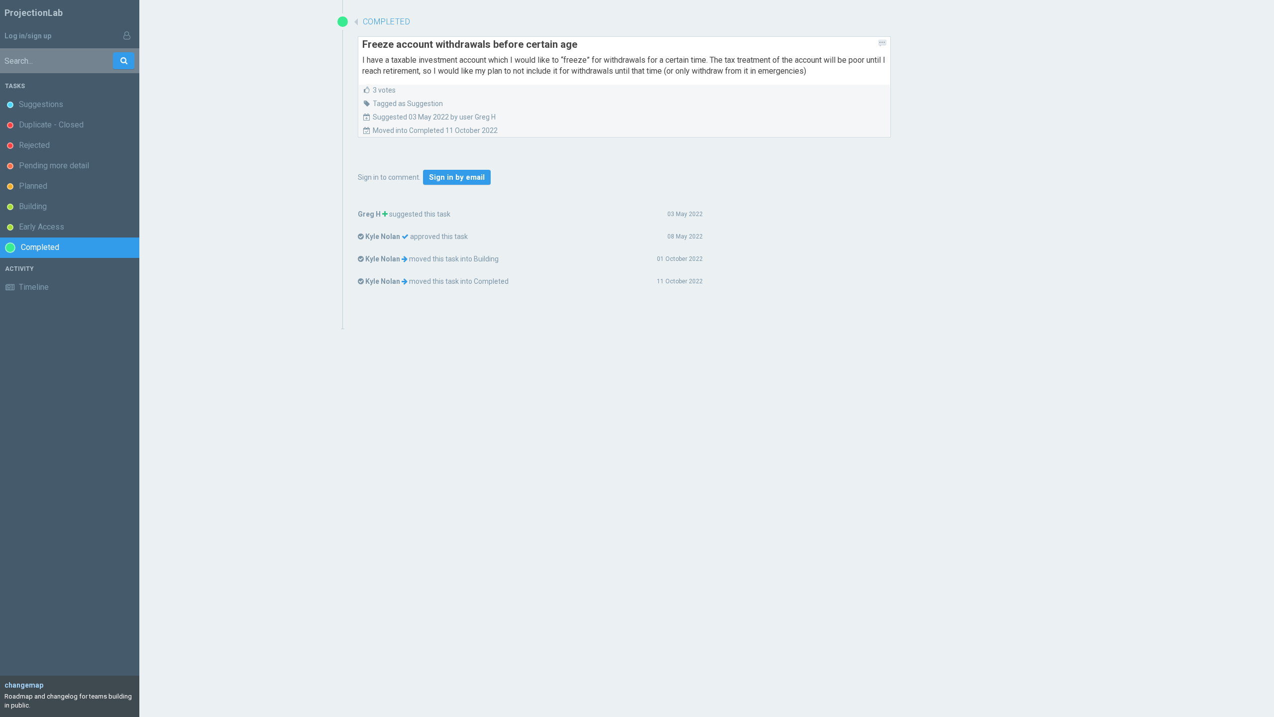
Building (486, 259)
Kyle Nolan (382, 236)
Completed (491, 281)
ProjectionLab (33, 12)
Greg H (369, 214)
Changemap (23, 685)
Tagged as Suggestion (408, 104)
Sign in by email (457, 177)
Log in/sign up (27, 36)
